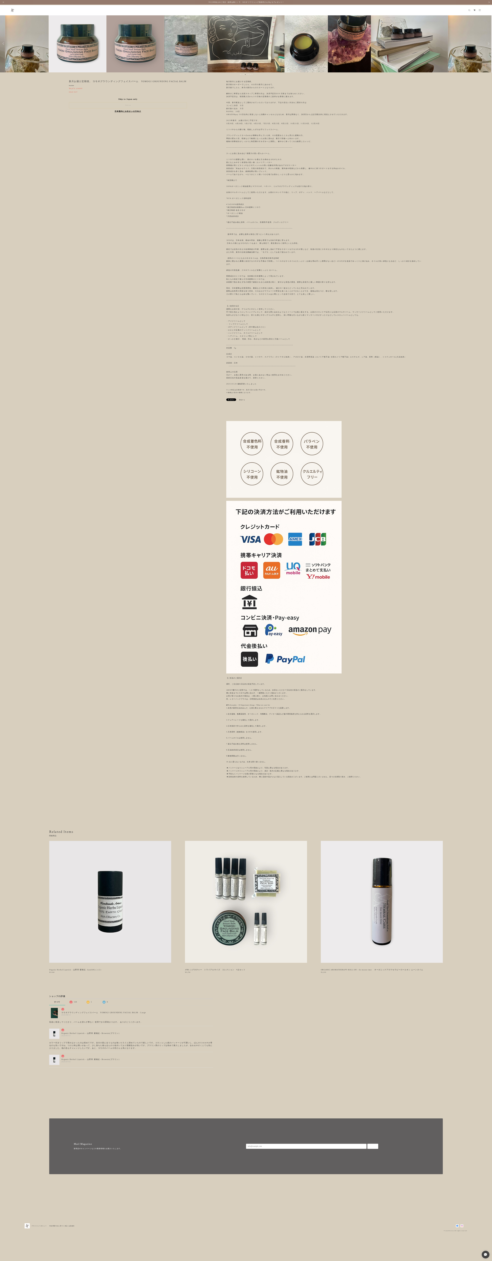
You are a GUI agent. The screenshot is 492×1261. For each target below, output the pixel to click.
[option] (82, 43)
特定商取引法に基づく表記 (58, 1226)
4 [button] (245, 74)
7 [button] (250, 74)
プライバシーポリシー (39, 1226)
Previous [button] (4, 43)
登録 (372, 1146)
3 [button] (243, 74)
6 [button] (248, 74)
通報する (242, 400)
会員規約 (72, 1226)
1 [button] (240, 74)
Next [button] (488, 43)
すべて (57, 1002)
